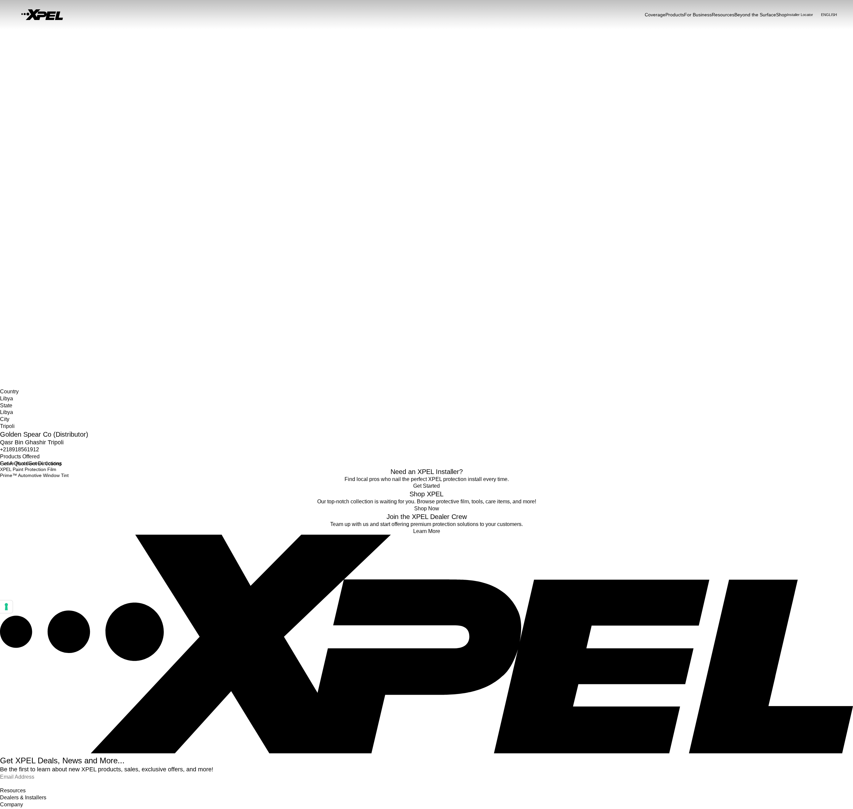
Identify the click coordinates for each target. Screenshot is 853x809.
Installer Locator (17, 308)
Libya (5, 315)
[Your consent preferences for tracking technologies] (6, 606)
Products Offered (20, 456)
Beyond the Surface (755, 14)
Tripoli (6, 329)
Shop (781, 14)
